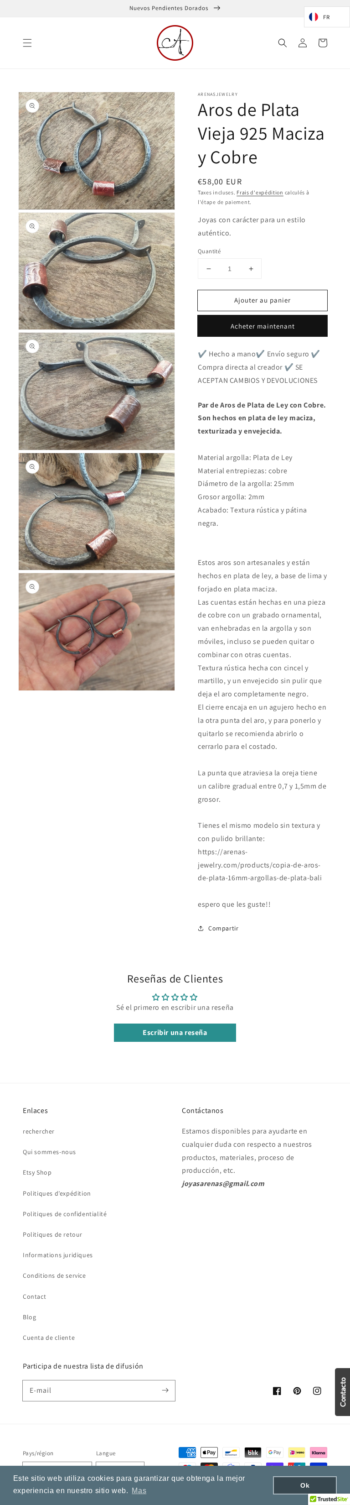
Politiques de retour (52, 1234)
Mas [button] (139, 1491)
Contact (34, 1296)
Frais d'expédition (260, 192)
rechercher (39, 1131)
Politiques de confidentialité (65, 1214)
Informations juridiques (58, 1255)
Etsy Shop (37, 1172)
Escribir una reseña (175, 1032)
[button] (27, 43)
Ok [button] (304, 1485)
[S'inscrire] (165, 1390)
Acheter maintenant (263, 326)
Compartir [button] (223, 928)
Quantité (209, 251)
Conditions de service (54, 1275)
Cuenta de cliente (49, 1337)
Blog (29, 1317)
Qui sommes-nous (49, 1152)
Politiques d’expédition (57, 1193)
